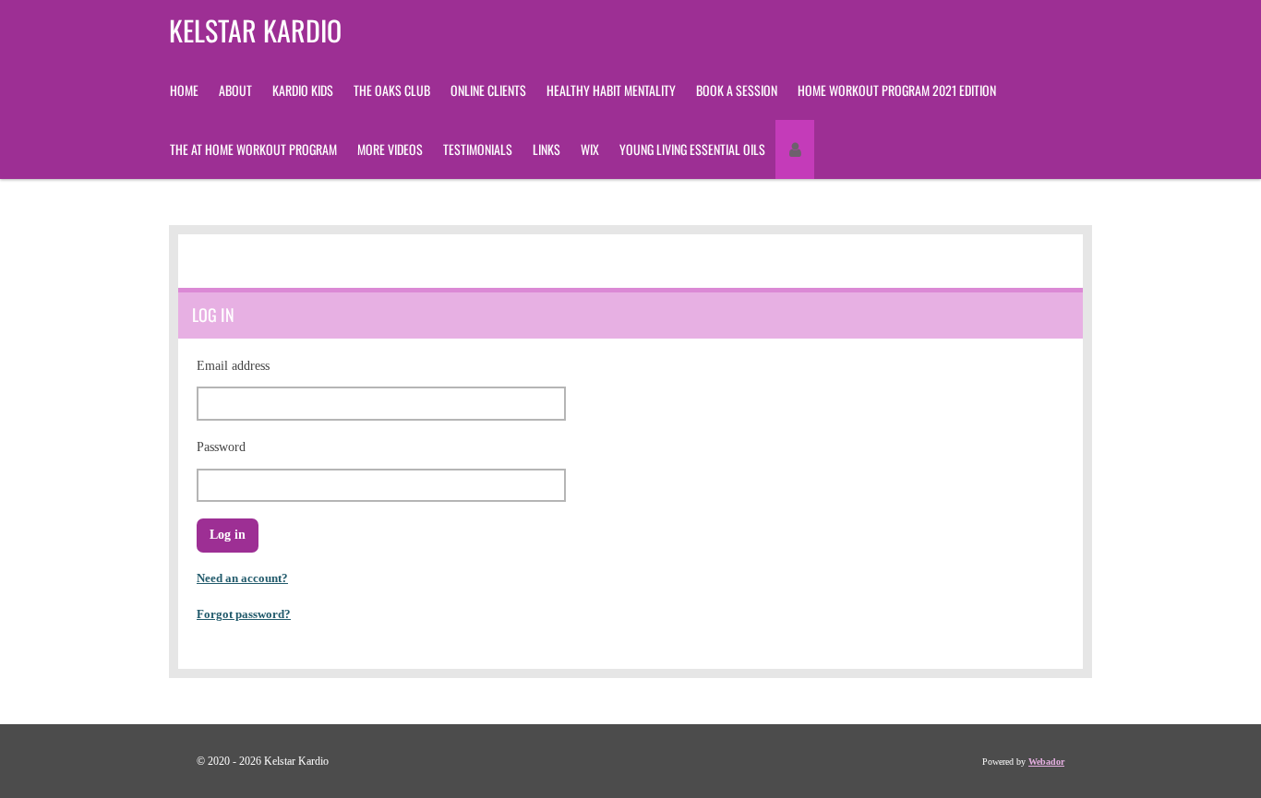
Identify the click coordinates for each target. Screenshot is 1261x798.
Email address (233, 366)
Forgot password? (244, 614)
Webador (1046, 761)
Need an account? (242, 578)
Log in (228, 535)
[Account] (794, 149)
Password (221, 447)
